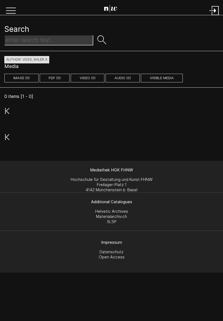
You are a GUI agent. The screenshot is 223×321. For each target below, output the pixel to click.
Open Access (112, 257)
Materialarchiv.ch (111, 216)
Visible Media (162, 78)
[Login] (214, 15)
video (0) (87, 78)
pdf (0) (55, 78)
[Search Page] (112, 9)
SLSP (111, 221)
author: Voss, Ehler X (26, 59)
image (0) (21, 78)
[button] (10, 11)
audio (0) (122, 78)
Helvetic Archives (111, 211)
